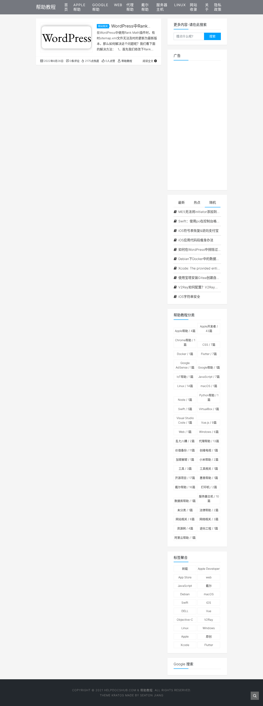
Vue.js (209, 422)
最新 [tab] (181, 202)
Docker (185, 354)
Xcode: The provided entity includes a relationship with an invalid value (199, 268)
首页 (66, 7)
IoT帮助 (185, 376)
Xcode (185, 645)
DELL (184, 611)
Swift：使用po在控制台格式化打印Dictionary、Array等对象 (199, 221)
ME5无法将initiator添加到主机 (199, 212)
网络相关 (209, 519)
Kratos (118, 695)
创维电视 (209, 450)
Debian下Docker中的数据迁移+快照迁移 (199, 259)
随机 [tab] (212, 202)
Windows (209, 431)
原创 (209, 636)
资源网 (185, 528)
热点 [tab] (197, 202)
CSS (208, 344)
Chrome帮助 (185, 342)
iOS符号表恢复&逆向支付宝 (198, 231)
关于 (207, 7)
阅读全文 (148, 60)
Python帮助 (208, 397)
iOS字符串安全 (189, 297)
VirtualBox (209, 409)
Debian (185, 594)
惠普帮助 (209, 478)
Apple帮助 (79, 7)
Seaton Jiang (151, 695)
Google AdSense (185, 365)
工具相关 (209, 468)
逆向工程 (209, 528)
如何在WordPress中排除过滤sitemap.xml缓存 (199, 249)
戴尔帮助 (145, 7)
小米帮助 (209, 459)
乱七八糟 (185, 441)
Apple (185, 636)
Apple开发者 (209, 329)
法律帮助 (209, 510)
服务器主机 (161, 7)
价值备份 (185, 450)
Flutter (209, 354)
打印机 (209, 487)
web (209, 577)
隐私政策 (217, 7)
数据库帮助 (185, 501)
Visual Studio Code (185, 420)
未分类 (185, 510)
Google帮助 (100, 7)
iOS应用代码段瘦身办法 (195, 240)
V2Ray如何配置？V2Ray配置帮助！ (199, 287)
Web (118, 5)
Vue (208, 611)
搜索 (212, 36)
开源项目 (185, 478)
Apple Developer (209, 568)
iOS (208, 602)
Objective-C (185, 619)
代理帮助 (130, 7)
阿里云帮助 (185, 537)
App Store (184, 577)
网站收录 (193, 7)
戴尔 (209, 585)
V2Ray (208, 619)
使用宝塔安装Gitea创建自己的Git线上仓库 (199, 278)
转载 (185, 568)
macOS (209, 386)
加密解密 (185, 459)
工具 (185, 468)
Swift (185, 409)
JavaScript (209, 376)
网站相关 (103, 26)
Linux (180, 5)
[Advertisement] (197, 125)
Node (185, 399)
